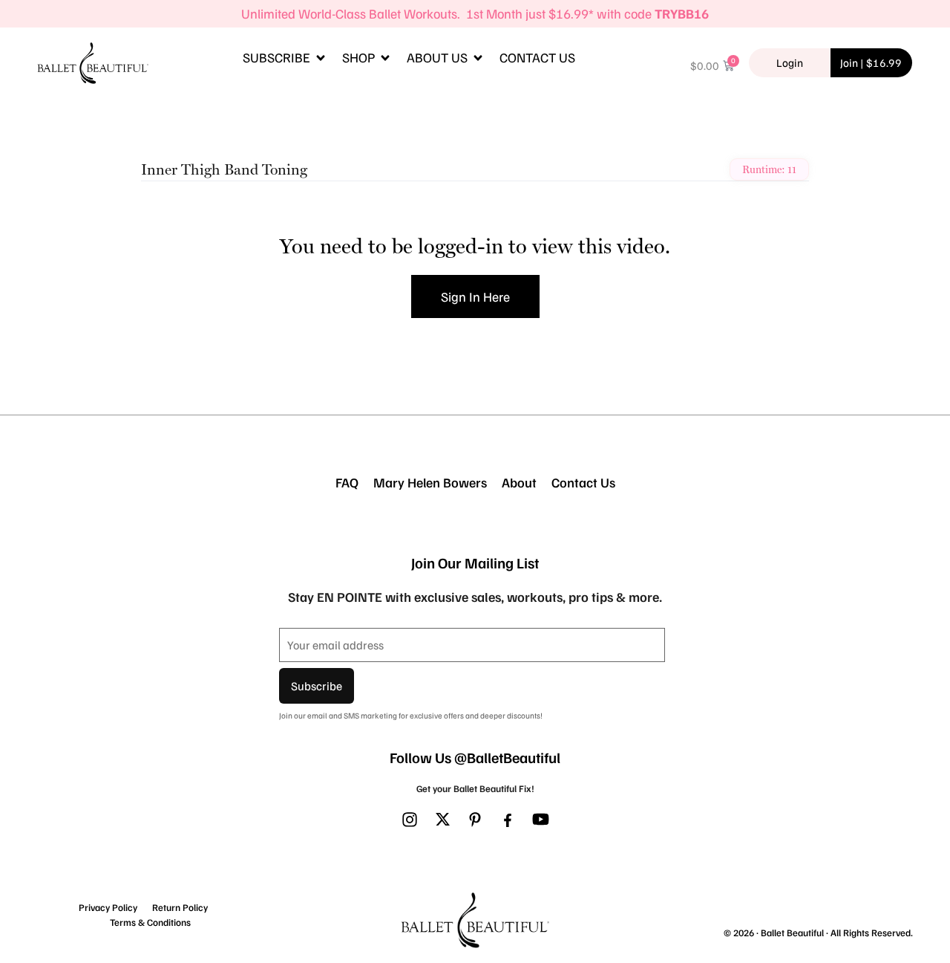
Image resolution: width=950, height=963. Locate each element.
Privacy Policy (108, 907)
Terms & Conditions (150, 922)
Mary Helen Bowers (430, 482)
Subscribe (316, 685)
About (519, 482)
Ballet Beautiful (792, 932)
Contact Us (583, 482)
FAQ (346, 482)
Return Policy (180, 907)
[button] (285, 57)
